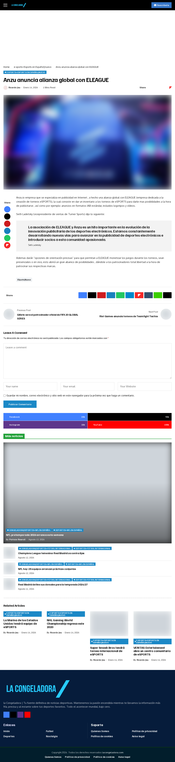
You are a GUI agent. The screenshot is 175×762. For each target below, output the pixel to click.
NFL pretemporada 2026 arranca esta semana (35, 535)
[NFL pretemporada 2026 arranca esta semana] (87, 492)
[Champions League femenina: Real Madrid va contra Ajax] (9, 553)
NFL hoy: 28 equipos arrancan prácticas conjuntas (47, 568)
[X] (13, 715)
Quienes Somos (100, 731)
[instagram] (20, 715)
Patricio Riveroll (17, 539)
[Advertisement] (87, 36)
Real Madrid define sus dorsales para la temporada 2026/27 (53, 584)
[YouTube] (27, 715)
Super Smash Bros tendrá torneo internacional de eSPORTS (107, 651)
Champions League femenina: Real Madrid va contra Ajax (51, 553)
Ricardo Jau (14, 87)
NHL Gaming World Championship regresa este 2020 (65, 623)
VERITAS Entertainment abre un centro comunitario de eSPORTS (152, 651)
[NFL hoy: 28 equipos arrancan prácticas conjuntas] (9, 568)
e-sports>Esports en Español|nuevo (32, 67)
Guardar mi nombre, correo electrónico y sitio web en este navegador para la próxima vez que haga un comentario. (70, 395)
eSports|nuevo (24, 279)
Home (6, 67)
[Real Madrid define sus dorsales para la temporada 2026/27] (9, 584)
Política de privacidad (144, 731)
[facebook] (6, 715)
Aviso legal (138, 736)
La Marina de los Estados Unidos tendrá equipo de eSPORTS (20, 623)
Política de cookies (102, 736)
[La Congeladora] (18, 5)
